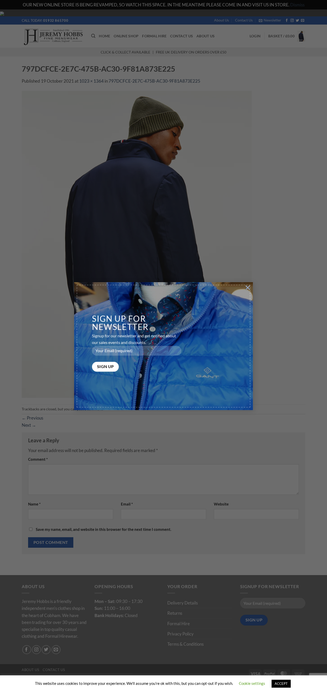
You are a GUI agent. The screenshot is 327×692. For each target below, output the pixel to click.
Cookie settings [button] (252, 683)
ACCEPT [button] (281, 684)
